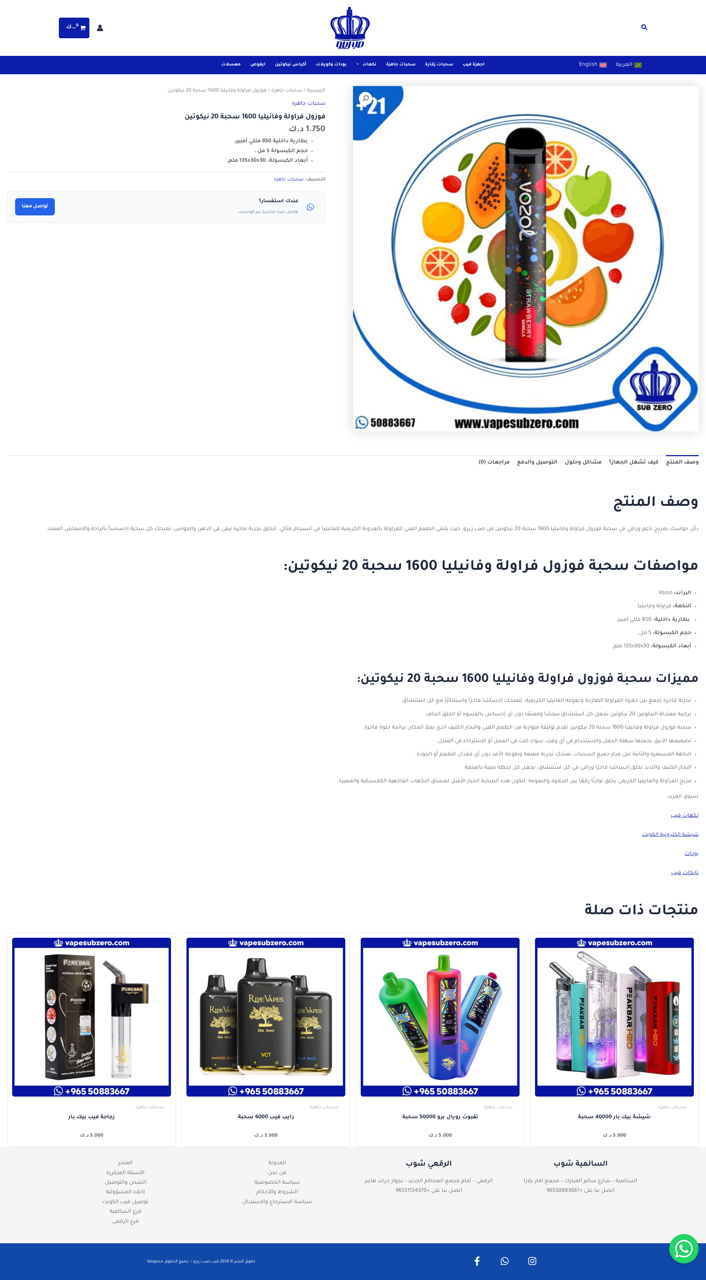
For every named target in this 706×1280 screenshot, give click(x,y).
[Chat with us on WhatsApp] (684, 1248)
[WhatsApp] (504, 1261)
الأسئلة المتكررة (125, 1173)
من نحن (277, 1173)
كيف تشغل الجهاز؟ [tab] (634, 463)
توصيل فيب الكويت (125, 1202)
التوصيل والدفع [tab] (537, 463)
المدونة (277, 1163)
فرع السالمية (126, 1212)
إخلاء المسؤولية (125, 1192)
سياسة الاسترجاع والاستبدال (277, 1202)
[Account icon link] (100, 28)
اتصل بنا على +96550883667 (580, 1191)
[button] (644, 29)
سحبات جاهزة (286, 90)
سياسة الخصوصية (277, 1183)
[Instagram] (532, 1261)
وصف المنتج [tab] (682, 463)
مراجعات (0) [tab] (494, 463)
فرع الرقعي (125, 1222)
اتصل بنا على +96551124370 (429, 1191)
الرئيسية (316, 90)
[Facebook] (477, 1261)
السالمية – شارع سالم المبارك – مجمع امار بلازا (580, 1181)
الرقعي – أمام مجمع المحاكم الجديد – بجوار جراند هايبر (429, 1181)
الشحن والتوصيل (125, 1183)
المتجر (125, 1163)
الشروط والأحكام (277, 1192)
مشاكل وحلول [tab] (583, 463)
